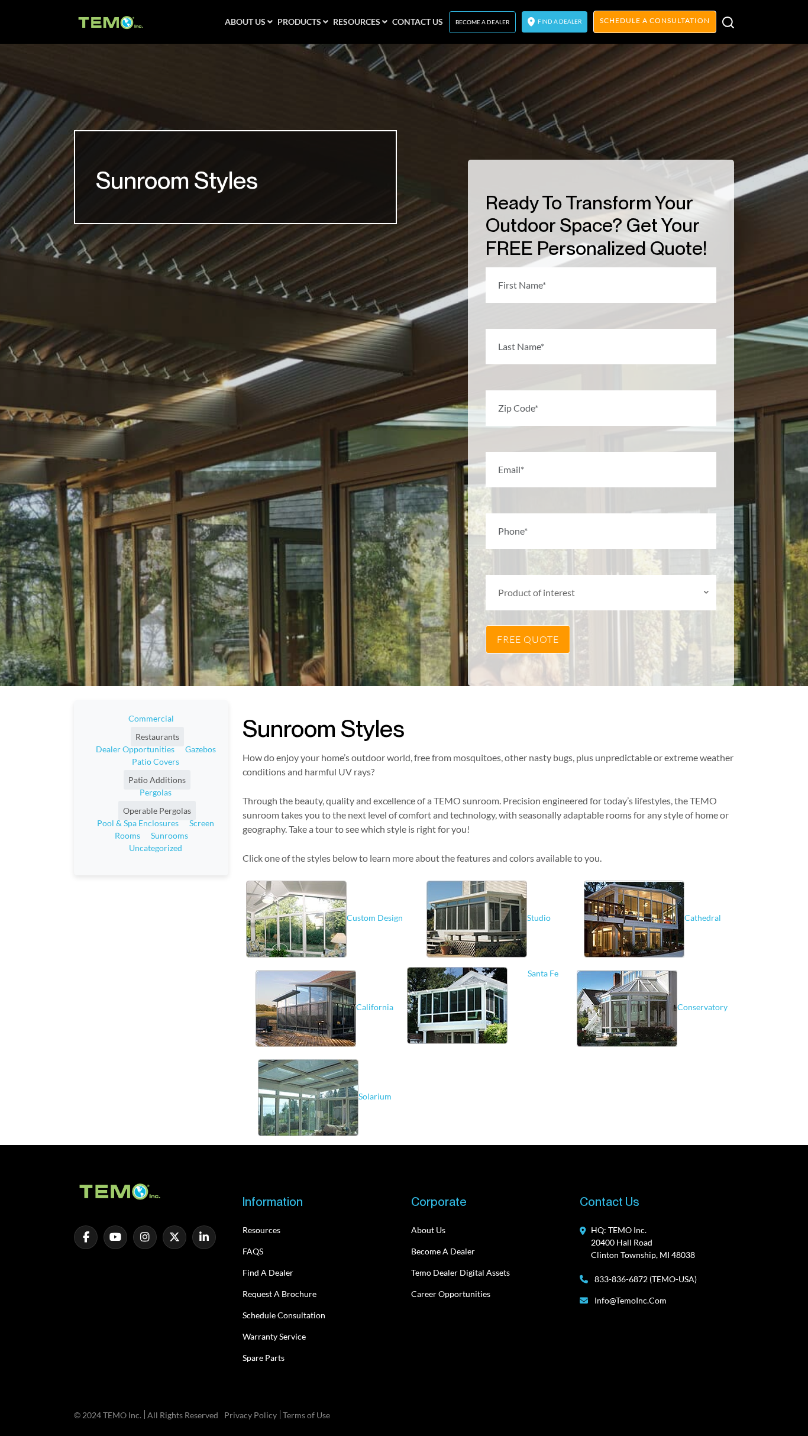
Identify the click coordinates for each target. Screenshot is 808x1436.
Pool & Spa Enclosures (138, 823)
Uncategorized (155, 848)
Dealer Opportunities (135, 749)
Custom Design (375, 918)
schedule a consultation (655, 20)
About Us (428, 1230)
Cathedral (702, 918)
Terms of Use (306, 1415)
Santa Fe (543, 973)
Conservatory (702, 1007)
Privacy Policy (250, 1415)
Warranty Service (274, 1336)
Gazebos (200, 749)
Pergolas (156, 792)
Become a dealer (443, 1251)
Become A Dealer (482, 21)
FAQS (253, 1251)
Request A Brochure (279, 1294)
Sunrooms (169, 835)
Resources (261, 1230)
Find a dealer (268, 1272)
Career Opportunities (450, 1294)
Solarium (375, 1096)
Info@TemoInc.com (630, 1300)
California (374, 1007)
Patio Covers (155, 761)
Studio (539, 918)
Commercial (151, 718)
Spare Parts (264, 1358)
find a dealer (558, 21)
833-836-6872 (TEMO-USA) (645, 1279)
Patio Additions (157, 780)
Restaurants (157, 737)
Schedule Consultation (284, 1315)
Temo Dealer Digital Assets (460, 1272)
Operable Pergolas (157, 811)
